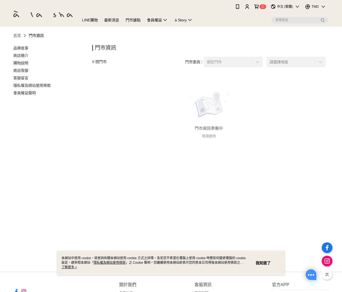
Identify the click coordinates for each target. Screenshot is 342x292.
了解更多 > (69, 267)
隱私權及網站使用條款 (110, 263)
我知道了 (263, 263)
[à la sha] (43, 14)
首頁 (17, 35)
